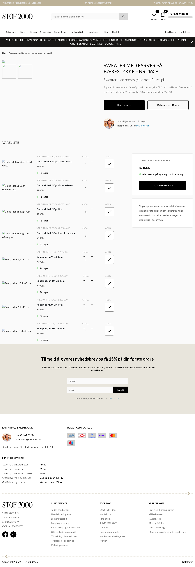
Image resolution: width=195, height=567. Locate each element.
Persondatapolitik (109, 531)
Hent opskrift (124, 105)
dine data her (114, 398)
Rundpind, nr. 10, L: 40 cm (51, 328)
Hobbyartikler (77, 31)
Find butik (170, 31)
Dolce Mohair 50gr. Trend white (54, 161)
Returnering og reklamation (65, 527)
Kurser (103, 540)
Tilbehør (32, 31)
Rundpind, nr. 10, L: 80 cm (51, 280)
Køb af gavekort (59, 545)
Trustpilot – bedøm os (62, 540)
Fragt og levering (60, 523)
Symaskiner (60, 31)
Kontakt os (184, 31)
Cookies (104, 527)
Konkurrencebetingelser (112, 536)
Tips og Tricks (156, 523)
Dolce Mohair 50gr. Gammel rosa (55, 185)
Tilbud (105, 31)
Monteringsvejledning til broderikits (167, 531)
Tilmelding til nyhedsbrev (64, 536)
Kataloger (187, 561)
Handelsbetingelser (61, 514)
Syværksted (155, 518)
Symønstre (45, 31)
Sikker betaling (59, 518)
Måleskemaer (156, 514)
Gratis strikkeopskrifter (161, 509)
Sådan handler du (60, 509)
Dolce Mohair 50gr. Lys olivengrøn (56, 233)
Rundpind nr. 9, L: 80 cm (50, 256)
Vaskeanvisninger (158, 527)
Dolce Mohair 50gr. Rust (50, 209)
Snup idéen (93, 31)
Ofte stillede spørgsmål (63, 531)
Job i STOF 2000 (108, 523)
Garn (22, 31)
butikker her (142, 125)
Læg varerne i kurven (162, 185)
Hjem (4, 53)
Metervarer (11, 31)
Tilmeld (120, 390)
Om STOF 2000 (108, 509)
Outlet (115, 31)
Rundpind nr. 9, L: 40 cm (50, 304)
